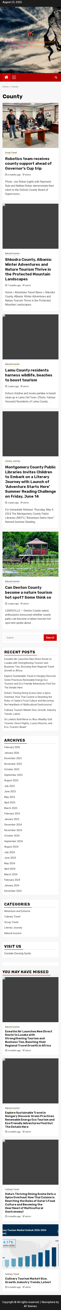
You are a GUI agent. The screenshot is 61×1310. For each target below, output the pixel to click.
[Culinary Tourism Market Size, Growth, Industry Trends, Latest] (30, 1246)
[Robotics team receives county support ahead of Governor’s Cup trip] (30, 125)
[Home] (6, 77)
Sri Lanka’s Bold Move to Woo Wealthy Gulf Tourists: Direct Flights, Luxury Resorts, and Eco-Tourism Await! (28, 723)
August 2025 (11, 780)
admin (28, 175)
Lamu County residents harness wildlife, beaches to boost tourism (28, 375)
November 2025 (13, 763)
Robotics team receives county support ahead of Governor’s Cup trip (28, 163)
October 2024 (11, 835)
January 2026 (11, 752)
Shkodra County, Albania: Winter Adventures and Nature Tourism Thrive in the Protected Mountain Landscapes (28, 269)
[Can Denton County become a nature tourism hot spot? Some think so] (30, 554)
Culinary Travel (12, 916)
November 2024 (13, 830)
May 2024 (9, 863)
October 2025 (11, 769)
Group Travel (11, 152)
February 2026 (12, 747)
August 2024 (11, 846)
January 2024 (11, 885)
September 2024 (13, 841)
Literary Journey (12, 461)
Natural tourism (12, 253)
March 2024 (10, 874)
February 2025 (12, 813)
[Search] (56, 77)
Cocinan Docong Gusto (17, 953)
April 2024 (9, 868)
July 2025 (9, 786)
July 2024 (9, 852)
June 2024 (10, 857)
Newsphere (48, 1302)
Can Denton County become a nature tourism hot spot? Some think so (28, 592)
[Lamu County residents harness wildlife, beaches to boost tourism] (30, 336)
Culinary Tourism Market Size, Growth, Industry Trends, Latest (28, 1280)
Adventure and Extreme (17, 911)
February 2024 (12, 879)
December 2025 (13, 758)
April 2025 (9, 802)
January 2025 (11, 819)
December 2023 (13, 890)
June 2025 (10, 791)
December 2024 (13, 824)
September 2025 (13, 774)
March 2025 (10, 808)
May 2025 (9, 797)
